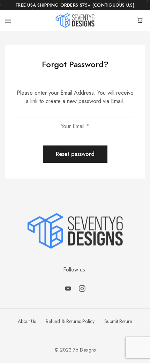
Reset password (75, 154)
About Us (27, 321)
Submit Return (118, 321)
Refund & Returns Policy (70, 321)
